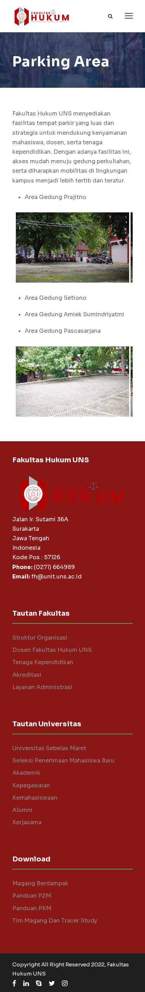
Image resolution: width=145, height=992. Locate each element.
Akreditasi (27, 675)
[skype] (39, 983)
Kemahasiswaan (34, 797)
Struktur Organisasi (40, 637)
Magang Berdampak (40, 883)
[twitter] (52, 983)
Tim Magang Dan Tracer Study (54, 920)
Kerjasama (27, 822)
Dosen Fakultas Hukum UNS (52, 650)
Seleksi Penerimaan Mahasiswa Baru (63, 760)
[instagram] (65, 983)
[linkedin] (26, 983)
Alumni (22, 810)
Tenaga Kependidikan (42, 662)
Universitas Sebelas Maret (49, 748)
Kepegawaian (31, 785)
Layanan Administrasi (42, 687)
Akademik (26, 772)
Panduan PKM (31, 908)
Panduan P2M (31, 895)
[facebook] (14, 983)
